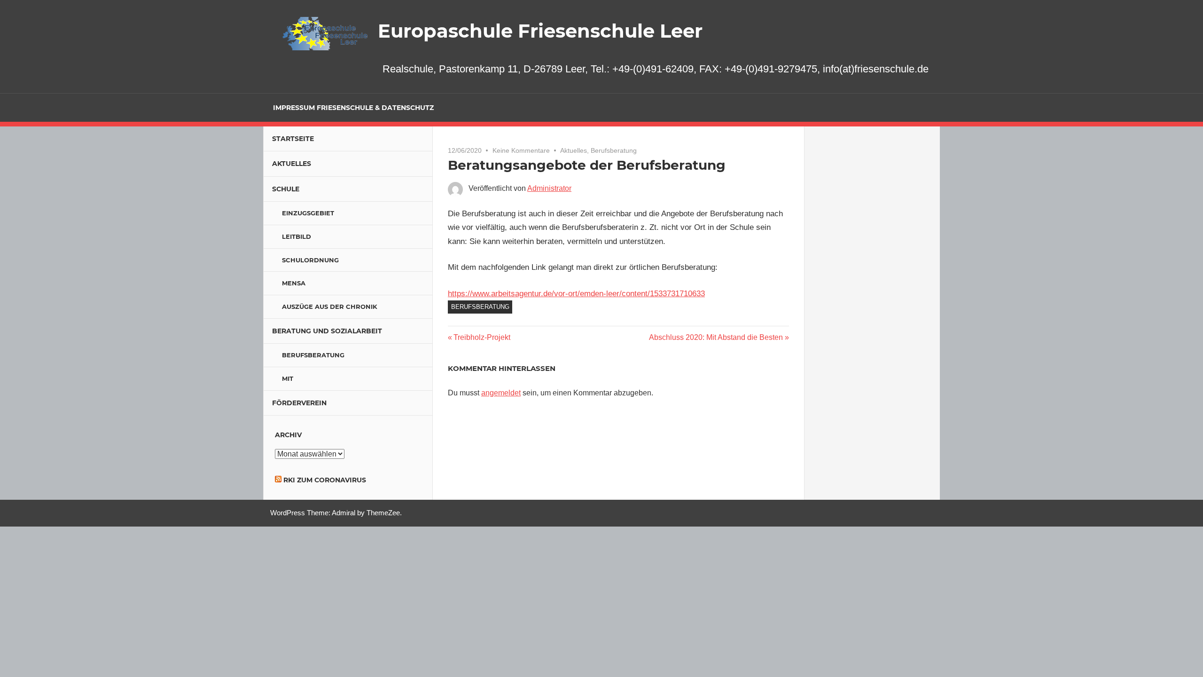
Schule (285, 189)
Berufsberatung (614, 150)
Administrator (549, 188)
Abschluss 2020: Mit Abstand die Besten (716, 337)
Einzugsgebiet (308, 213)
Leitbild (296, 236)
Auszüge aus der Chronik (329, 306)
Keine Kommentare (521, 150)
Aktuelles (573, 150)
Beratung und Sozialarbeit (327, 331)
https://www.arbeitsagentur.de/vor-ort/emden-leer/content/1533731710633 (576, 293)
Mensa (293, 283)
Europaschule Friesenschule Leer (540, 30)
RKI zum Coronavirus (324, 480)
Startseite (293, 138)
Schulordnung (310, 260)
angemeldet (501, 393)
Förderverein (299, 403)
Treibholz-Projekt (481, 337)
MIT (287, 378)
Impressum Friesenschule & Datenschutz (353, 107)
